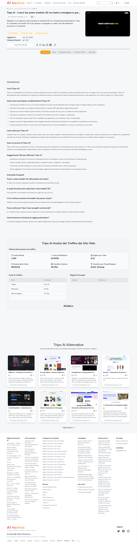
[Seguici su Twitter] (118, 531)
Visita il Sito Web (19, 45)
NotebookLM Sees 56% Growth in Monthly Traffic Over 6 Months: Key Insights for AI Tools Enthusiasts (86, 477)
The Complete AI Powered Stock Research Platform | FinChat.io (30, 452)
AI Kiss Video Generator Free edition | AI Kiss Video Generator (14, 467)
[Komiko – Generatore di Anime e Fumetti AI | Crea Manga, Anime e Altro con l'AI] (115, 363)
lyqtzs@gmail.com (121, 451)
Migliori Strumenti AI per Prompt (52, 475)
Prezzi (54, 52)
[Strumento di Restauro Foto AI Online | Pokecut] (84, 398)
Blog (44, 495)
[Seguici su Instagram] (128, 531)
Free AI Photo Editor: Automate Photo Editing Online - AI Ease (14, 517)
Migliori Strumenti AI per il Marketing (53, 462)
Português (45, 541)
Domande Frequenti (65, 52)
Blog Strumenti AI (48, 497)
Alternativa (92, 52)
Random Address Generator (86, 490)
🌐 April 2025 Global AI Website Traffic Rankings (85, 456)
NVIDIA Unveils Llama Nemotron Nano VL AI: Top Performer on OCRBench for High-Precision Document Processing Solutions (104, 482)
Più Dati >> (68, 306)
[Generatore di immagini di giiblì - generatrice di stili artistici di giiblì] (115, 397)
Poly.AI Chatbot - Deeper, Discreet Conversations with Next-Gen (12, 450)
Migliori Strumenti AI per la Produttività (54, 454)
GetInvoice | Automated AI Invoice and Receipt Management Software (32, 459)
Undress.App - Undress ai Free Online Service (14, 444)
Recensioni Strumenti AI (50, 505)
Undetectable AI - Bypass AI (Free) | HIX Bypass (13, 504)
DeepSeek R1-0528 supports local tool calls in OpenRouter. (104, 443)
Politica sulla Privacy (122, 441)
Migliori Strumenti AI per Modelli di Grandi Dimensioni (58, 477)
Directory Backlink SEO (49, 487)
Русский (52, 541)
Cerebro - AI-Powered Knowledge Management (31, 495)
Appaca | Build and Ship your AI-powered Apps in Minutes (31, 478)
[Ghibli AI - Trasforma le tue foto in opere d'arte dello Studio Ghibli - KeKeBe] (21, 363)
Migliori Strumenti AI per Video (52, 446)
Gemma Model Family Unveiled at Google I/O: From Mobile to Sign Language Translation (85, 450)
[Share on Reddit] (50, 45)
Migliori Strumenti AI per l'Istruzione (53, 469)
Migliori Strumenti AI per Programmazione (55, 451)
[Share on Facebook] (37, 45)
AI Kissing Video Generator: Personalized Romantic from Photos (31, 443)
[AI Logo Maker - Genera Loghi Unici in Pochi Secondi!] (52, 363)
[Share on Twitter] (40, 45)
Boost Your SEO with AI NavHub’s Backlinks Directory (85, 443)
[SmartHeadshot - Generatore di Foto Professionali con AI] (21, 398)
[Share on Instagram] (47, 45)
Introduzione (45, 52)
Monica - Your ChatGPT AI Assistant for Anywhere (14, 479)
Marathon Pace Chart (80, 495)
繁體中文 (67, 541)
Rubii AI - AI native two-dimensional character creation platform (12, 491)
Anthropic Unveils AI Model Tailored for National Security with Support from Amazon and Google (104, 459)
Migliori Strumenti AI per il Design (52, 472)
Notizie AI (45, 503)
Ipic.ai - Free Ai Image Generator (13, 484)
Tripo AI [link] (34, 9)
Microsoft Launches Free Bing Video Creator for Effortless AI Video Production (104, 500)
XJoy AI (9, 462)
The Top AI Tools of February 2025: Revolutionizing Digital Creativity (84, 469)
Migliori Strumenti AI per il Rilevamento (54, 464)
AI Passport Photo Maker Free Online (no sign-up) (31, 472)
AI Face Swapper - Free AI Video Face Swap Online (14, 457)
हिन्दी (73, 541)
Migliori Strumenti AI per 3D (51, 480)
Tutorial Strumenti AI (49, 500)
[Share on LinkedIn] (44, 45)
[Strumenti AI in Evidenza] (104, 405)
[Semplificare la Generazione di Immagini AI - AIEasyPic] (84, 363)
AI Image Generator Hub (85, 487)
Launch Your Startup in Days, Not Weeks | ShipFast (31, 501)
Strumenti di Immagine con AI (19, 385)
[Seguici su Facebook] (123, 531)
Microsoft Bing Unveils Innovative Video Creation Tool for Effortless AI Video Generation (104, 509)
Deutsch (22, 541)
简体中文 (59, 541)
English (10, 541)
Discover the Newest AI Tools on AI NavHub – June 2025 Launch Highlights (105, 492)
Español (29, 541)
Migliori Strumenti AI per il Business (53, 459)
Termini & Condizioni (122, 443)
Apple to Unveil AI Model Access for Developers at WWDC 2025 (85, 462)
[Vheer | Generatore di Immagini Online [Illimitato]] (52, 398)
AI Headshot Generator (85, 492)
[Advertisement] (68, 67)
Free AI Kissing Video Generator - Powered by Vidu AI (13, 498)
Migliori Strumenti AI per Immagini (52, 443)
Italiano (78, 541)
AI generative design (26, 33)
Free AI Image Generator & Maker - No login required (13, 511)
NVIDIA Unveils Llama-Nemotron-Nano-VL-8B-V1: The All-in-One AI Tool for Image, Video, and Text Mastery (105, 470)
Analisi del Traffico (79, 52)
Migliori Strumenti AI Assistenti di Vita (54, 456)
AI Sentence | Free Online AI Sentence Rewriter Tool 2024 (30, 484)
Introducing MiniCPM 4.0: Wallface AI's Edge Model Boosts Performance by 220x (105, 450)
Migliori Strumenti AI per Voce (51, 449)
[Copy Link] (55, 45)
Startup (45, 492)
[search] (112, 3)
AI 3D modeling (12, 33)
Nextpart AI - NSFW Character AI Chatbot (13, 474)
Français (36, 541)
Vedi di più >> (68, 427)
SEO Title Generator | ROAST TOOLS (31, 490)
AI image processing (42, 33)
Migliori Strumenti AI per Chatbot (52, 467)
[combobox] (119, 2)
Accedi (127, 3)
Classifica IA (46, 508)
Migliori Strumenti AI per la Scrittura (53, 441)
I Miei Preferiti (47, 490)
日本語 (16, 541)
